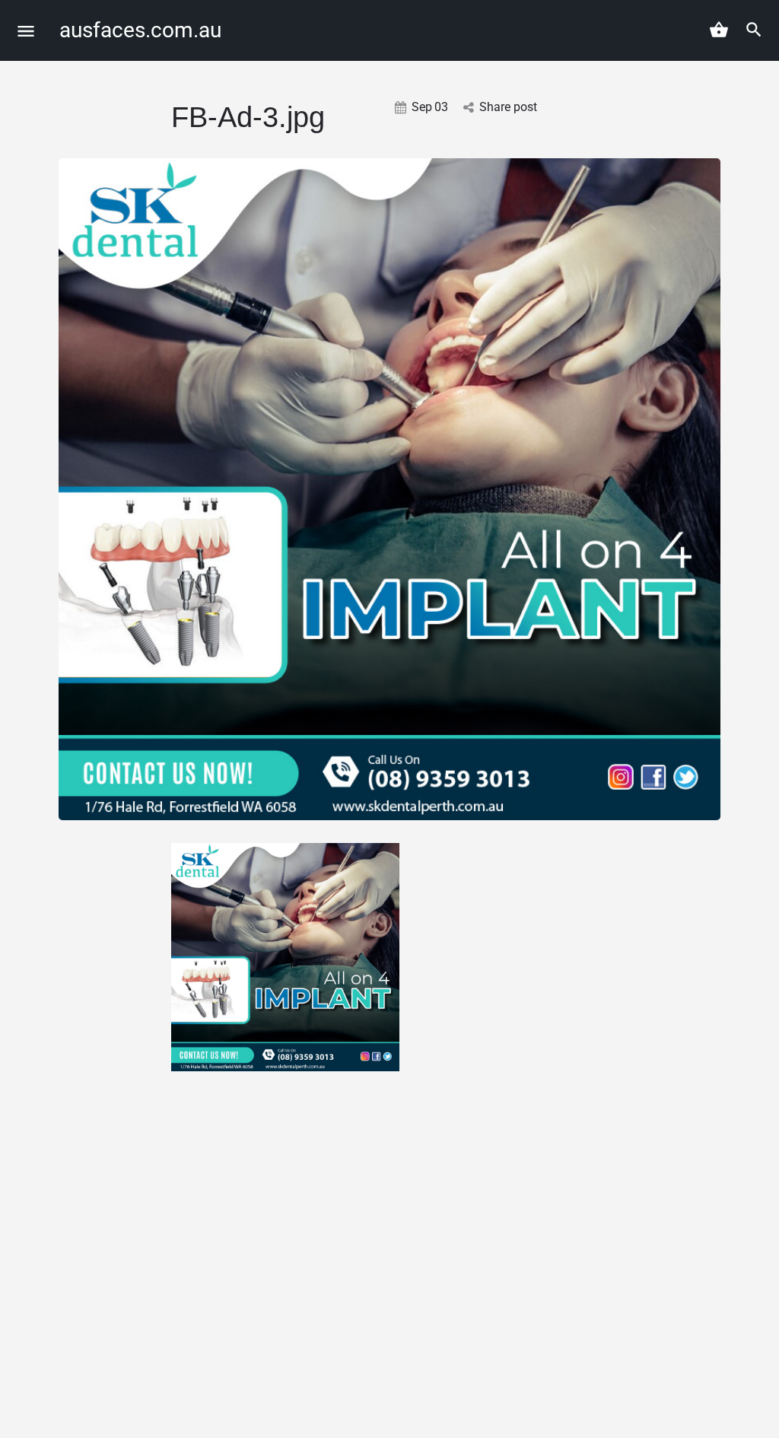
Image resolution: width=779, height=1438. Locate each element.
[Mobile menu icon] (26, 31)
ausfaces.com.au (140, 30)
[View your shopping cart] (719, 30)
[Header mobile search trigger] (754, 30)
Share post (508, 107)
